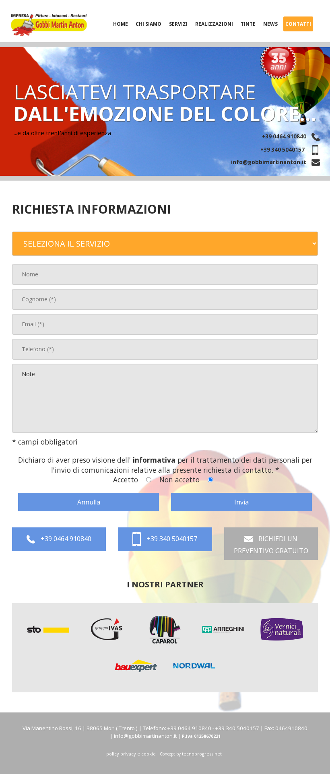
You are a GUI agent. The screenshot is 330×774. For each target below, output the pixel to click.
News (270, 24)
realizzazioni (214, 24)
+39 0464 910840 (284, 136)
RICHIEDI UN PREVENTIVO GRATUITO (271, 544)
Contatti (298, 24)
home (120, 24)
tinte (248, 24)
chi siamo (148, 24)
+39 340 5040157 (283, 149)
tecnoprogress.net (202, 754)
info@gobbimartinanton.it (269, 162)
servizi (178, 24)
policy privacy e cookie (131, 754)
